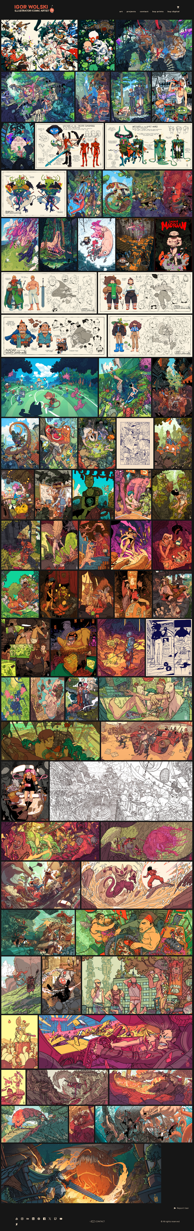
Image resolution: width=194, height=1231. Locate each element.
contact (144, 11)
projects (131, 11)
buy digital (173, 11)
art (121, 11)
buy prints (158, 11)
